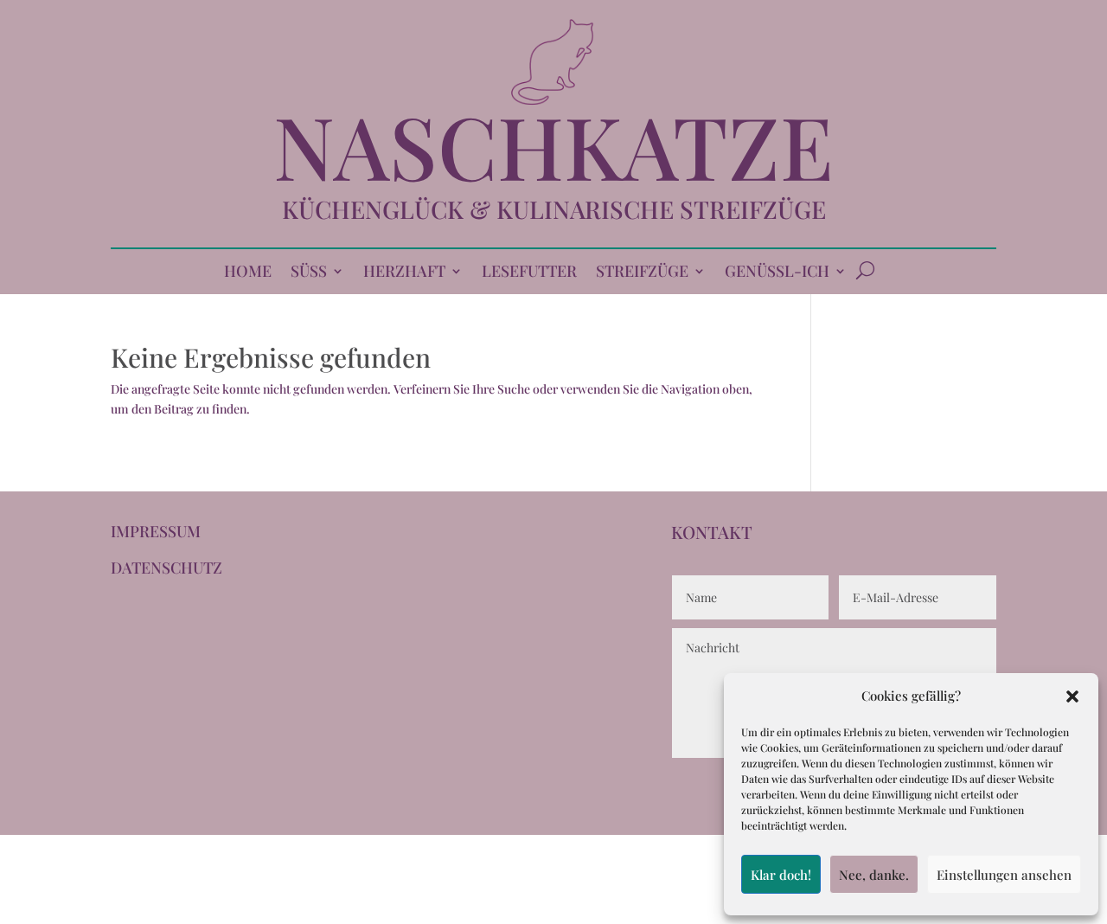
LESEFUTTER (529, 273)
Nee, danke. (874, 874)
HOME (248, 273)
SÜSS (309, 273)
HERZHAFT (404, 273)
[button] (1072, 696)
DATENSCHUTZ (166, 567)
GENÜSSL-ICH (777, 273)
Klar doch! (781, 874)
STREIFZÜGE (642, 273)
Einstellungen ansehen (1004, 874)
